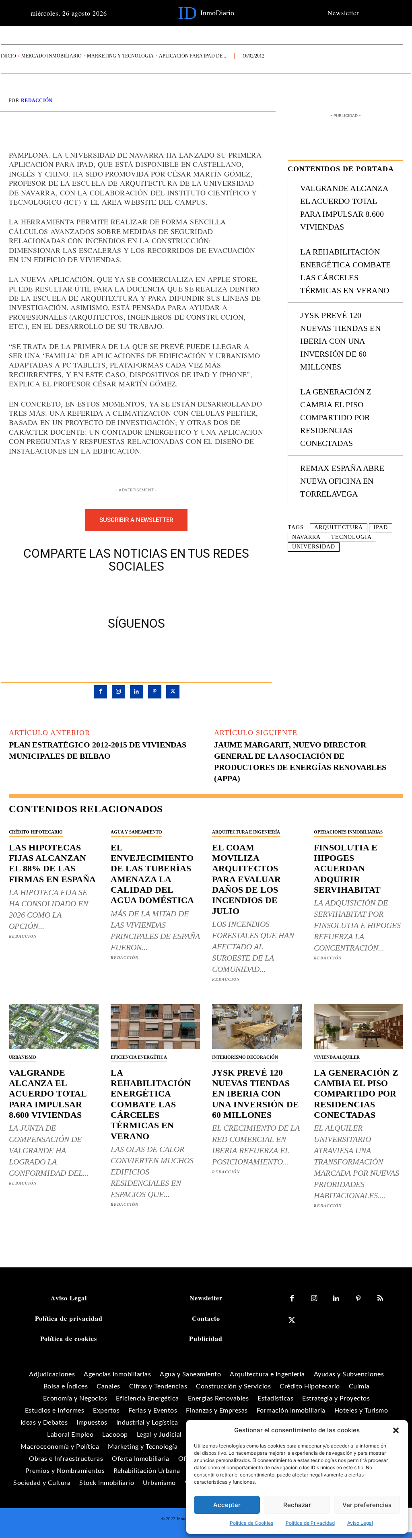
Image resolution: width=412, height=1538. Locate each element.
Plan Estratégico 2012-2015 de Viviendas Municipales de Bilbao (97, 750)
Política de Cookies (251, 1523)
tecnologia (351, 537)
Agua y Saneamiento (136, 832)
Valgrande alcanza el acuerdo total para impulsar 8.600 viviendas (48, 1094)
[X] (127, 593)
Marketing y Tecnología (120, 56)
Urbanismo (22, 1057)
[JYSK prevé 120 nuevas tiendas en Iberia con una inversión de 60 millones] (257, 1026)
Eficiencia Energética (139, 1057)
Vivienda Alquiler (337, 1057)
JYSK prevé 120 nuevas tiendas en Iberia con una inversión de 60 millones (340, 341)
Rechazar (297, 1505)
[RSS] (380, 1299)
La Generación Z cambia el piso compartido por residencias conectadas (335, 417)
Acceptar (227, 1505)
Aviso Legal (360, 1523)
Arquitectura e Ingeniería (246, 832)
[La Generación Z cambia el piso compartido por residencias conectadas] (359, 1026)
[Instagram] (118, 692)
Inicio (8, 56)
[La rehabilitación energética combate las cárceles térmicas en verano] (155, 1026)
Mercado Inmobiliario (51, 56)
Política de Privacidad (310, 1523)
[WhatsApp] (164, 593)
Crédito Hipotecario (36, 832)
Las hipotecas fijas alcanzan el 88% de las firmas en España (52, 863)
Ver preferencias (366, 1505)
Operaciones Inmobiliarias (348, 832)
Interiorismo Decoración (245, 1057)
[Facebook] (109, 593)
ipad (380, 527)
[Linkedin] (137, 692)
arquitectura (338, 527)
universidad (313, 547)
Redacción (37, 100)
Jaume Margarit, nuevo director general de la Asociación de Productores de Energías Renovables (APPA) (300, 761)
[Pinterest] (146, 593)
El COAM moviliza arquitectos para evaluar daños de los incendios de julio (246, 879)
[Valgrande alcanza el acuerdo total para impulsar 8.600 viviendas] (54, 1026)
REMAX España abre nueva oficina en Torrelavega (342, 481)
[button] (396, 1430)
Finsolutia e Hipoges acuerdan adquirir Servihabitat (347, 868)
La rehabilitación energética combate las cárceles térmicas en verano (151, 1104)
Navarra (306, 537)
